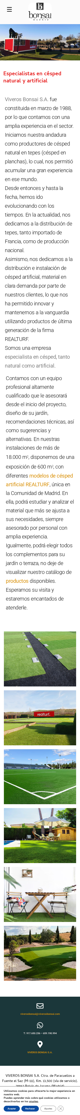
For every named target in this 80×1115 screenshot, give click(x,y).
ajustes (33, 1101)
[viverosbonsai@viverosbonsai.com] (40, 1005)
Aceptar (12, 1108)
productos (17, 581)
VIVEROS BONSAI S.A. (40, 1052)
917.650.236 (33, 1033)
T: (24, 1033)
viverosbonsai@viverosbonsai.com (40, 1013)
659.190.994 (50, 1033)
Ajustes (48, 1108)
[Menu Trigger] (9, 9)
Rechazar (30, 1108)
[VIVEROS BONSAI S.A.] (40, 1044)
